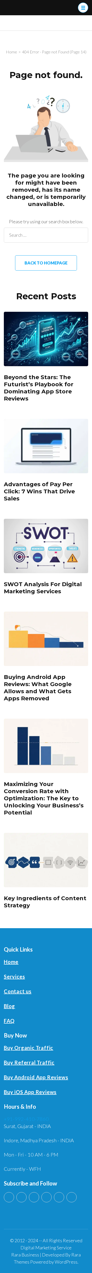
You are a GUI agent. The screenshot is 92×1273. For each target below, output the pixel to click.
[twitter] (34, 1197)
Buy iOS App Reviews (30, 1092)
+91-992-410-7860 (26, 1119)
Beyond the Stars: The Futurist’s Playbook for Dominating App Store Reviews (38, 388)
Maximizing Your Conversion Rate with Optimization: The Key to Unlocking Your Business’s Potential (44, 798)
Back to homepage (46, 262)
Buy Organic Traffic (28, 1048)
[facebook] (46, 1197)
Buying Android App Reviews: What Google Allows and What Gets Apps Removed (38, 688)
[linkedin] (21, 1197)
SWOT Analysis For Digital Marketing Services (43, 588)
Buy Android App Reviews (36, 1077)
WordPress (66, 1262)
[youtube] (9, 1197)
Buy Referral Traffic (29, 1062)
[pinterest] (59, 1197)
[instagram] (71, 1197)
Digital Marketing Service (46, 1247)
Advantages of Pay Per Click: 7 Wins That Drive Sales (39, 491)
